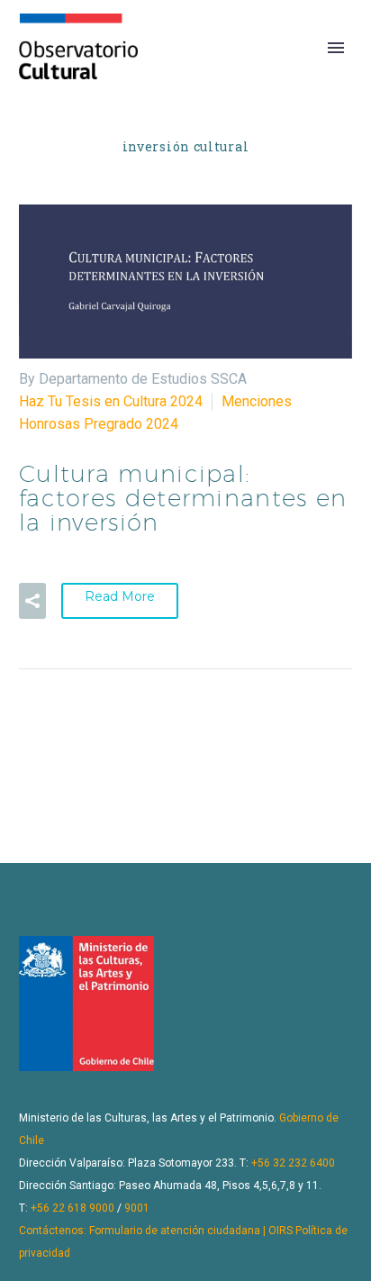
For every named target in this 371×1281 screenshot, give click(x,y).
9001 (136, 1208)
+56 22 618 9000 (72, 1208)
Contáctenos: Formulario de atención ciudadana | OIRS (156, 1230)
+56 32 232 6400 (293, 1163)
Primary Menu (336, 47)
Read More (120, 596)
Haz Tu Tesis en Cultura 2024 (111, 401)
